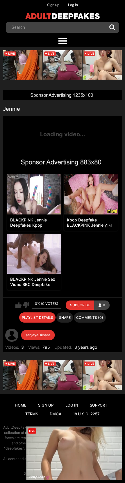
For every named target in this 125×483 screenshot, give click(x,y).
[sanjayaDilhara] (12, 335)
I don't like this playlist (26, 305)
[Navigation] (62, 41)
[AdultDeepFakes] (62, 16)
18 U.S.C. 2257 (86, 414)
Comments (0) (89, 317)
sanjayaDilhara (38, 335)
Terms (31, 414)
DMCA (55, 414)
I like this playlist (18, 305)
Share (65, 317)
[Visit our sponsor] (62, 95)
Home (20, 405)
